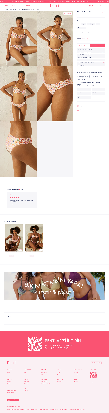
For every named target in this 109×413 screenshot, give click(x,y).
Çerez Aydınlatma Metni (32, 409)
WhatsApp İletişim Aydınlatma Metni (77, 409)
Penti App (93, 369)
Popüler (9, 369)
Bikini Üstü (13, 320)
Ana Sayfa (6, 9)
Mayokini (26, 379)
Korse (8, 383)
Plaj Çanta (26, 390)
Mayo (25, 374)
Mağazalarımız (44, 372)
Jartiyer (9, 374)
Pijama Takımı (10, 379)
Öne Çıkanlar (28, 369)
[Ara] (77, 5)
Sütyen (8, 372)
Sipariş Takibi (60, 379)
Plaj (15, 9)
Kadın (6, 5)
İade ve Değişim (60, 377)
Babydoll (9, 385)
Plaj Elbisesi (26, 388)
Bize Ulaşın (59, 381)
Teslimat (59, 374)
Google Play (93, 381)
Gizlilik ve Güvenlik (44, 409)
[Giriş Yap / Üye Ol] (100, 6)
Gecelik (9, 377)
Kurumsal (43, 369)
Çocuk (19, 5)
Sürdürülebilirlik (44, 374)
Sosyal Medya (78, 369)
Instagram (76, 372)
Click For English (97, 362)
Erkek (13, 5)
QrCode (93, 375)
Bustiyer (9, 381)
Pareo (25, 377)
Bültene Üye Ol (14, 399)
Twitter (75, 377)
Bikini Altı (24, 9)
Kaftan (25, 385)
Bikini (19, 9)
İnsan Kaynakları (44, 379)
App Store (92, 379)
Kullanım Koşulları (54, 409)
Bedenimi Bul (82, 27)
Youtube (75, 379)
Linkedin (75, 381)
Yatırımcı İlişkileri (44, 377)
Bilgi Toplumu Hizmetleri (46, 383)
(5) (104, 11)
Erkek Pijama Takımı (11, 390)
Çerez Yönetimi (63, 409)
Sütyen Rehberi (10, 392)
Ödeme (58, 372)
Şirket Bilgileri (44, 381)
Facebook (76, 374)
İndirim (28, 5)
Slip (8, 388)
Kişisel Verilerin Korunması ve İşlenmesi (15, 409)
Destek (59, 369)
